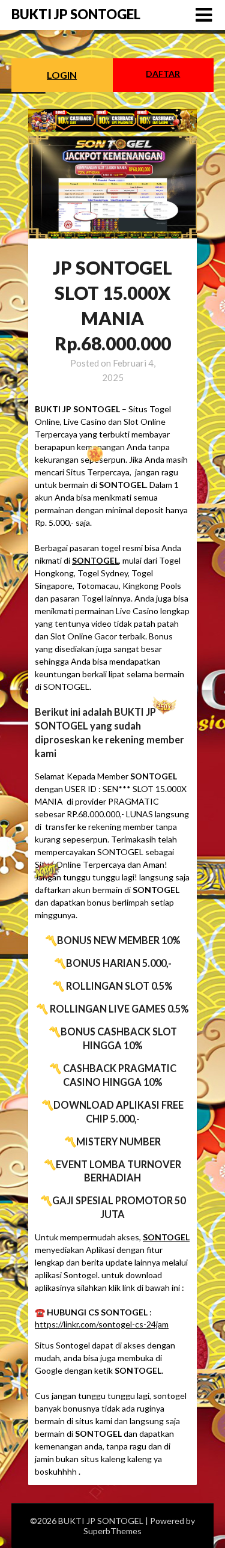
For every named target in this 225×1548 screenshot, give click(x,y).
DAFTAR (163, 74)
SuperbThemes (112, 1531)
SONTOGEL (95, 560)
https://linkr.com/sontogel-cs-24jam (102, 1324)
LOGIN (62, 75)
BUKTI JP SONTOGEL (75, 14)
